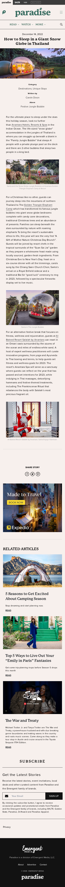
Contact (43, 864)
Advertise (31, 864)
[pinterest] (38, 474)
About (21, 864)
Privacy (7, 827)
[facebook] (27, 474)
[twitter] (32, 474)
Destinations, (25, 88)
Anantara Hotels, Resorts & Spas (29, 124)
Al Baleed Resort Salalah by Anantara (32, 337)
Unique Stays (40, 88)
